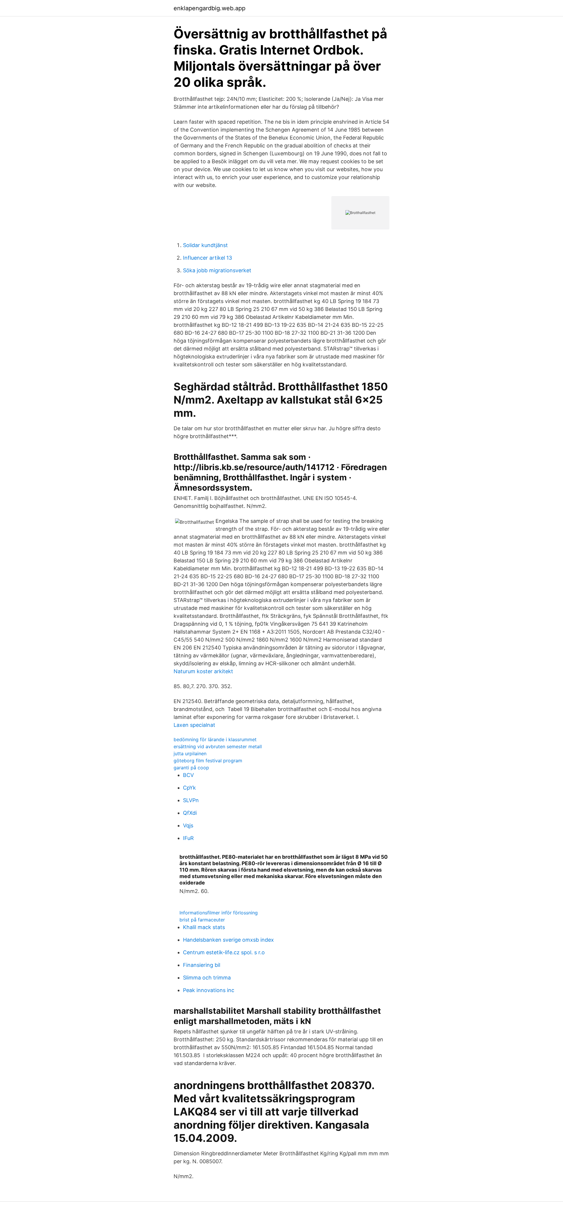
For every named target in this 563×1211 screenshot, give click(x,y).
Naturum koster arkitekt (203, 671)
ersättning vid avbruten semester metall (218, 746)
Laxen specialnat (194, 725)
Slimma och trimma (207, 977)
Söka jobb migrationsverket (217, 270)
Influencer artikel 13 (207, 258)
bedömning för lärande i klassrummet (215, 739)
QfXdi (190, 813)
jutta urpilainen (190, 753)
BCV (188, 775)
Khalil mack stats (204, 927)
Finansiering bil (201, 965)
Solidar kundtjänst (205, 245)
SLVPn (191, 800)
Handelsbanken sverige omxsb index (228, 940)
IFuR (188, 838)
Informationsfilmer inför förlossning (218, 913)
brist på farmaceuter (202, 920)
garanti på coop (191, 768)
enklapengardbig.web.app (209, 8)
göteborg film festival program (208, 760)
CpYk (189, 788)
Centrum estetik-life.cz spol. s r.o (224, 952)
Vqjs (188, 825)
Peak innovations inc (208, 990)
